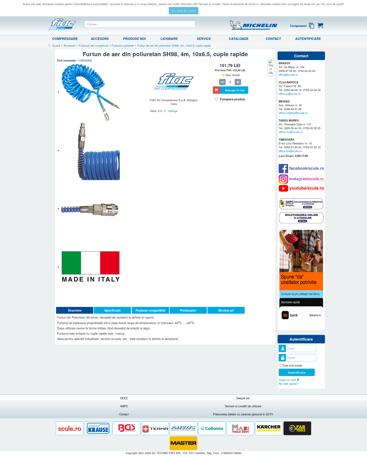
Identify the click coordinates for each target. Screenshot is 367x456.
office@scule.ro (288, 75)
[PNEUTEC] (184, 428)
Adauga (173, 111)
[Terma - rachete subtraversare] (155, 428)
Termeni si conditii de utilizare (243, 406)
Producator (188, 310)
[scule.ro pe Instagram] (301, 179)
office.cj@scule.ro (290, 94)
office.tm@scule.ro (290, 151)
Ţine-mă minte (292, 365)
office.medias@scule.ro (293, 113)
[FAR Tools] (297, 428)
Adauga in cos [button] (235, 90)
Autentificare (308, 38)
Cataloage (238, 38)
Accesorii (100, 38)
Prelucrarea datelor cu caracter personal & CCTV (243, 414)
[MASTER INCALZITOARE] (183, 443)
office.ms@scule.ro (290, 132)
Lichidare (169, 38)
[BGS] (127, 428)
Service (204, 38)
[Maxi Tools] (241, 428)
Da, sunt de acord (184, 10)
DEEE (124, 398)
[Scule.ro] (70, 428)
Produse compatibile (150, 310)
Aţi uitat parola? (288, 384)
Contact (273, 38)
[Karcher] (269, 428)
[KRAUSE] (98, 428)
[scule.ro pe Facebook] (301, 168)
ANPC (124, 406)
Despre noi (243, 398)
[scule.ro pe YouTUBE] (301, 188)
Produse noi (134, 38)
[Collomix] (212, 428)
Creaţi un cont (288, 380)
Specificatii (112, 310)
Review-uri (226, 310)
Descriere (75, 310)
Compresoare (65, 38)
